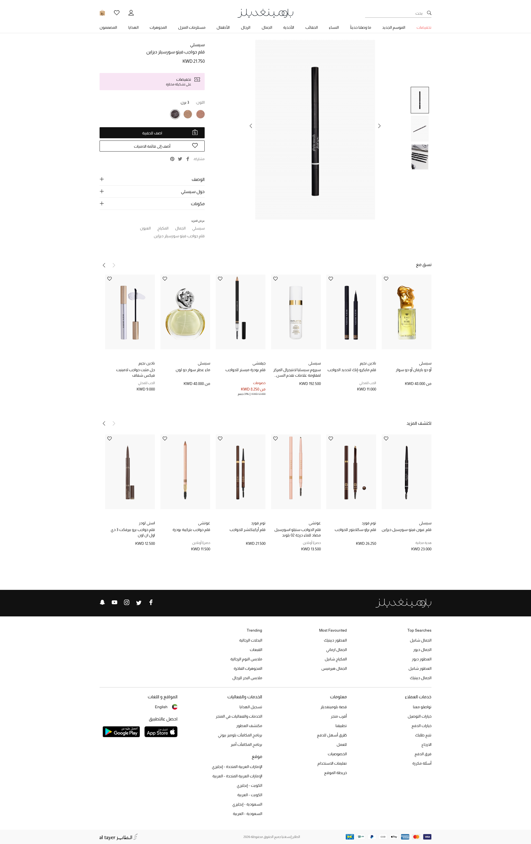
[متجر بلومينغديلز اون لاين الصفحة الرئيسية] (265, 13)
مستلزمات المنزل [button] (191, 27)
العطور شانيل (419, 668)
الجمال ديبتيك (420, 678)
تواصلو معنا (422, 707)
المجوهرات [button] (158, 27)
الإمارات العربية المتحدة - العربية (237, 776)
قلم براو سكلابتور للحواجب (355, 529)
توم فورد (369, 523)
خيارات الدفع (421, 725)
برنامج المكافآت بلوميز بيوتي (240, 735)
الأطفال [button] (223, 27)
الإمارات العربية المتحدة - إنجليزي (237, 766)
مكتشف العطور (249, 725)
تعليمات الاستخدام (332, 763)
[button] (379, 126)
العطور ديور (421, 659)
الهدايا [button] (133, 27)
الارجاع (426, 744)
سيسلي (197, 44)
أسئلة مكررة (421, 763)
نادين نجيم (368, 363)
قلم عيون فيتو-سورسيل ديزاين (406, 529)
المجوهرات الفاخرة (248, 668)
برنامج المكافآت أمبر (246, 744)
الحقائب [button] (311, 27)
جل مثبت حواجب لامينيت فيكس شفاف (135, 372)
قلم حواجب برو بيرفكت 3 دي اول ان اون (133, 532)
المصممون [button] (108, 27)
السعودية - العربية (247, 813)
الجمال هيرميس (334, 668)
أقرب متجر (339, 716)
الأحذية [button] (288, 27)
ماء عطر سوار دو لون (193, 370)
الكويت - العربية (249, 795)
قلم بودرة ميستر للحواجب (245, 370)
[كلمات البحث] (429, 13)
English (161, 707)
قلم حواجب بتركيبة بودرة (191, 529)
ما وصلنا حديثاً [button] (360, 27)
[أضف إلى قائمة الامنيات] (386, 279)
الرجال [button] (245, 27)
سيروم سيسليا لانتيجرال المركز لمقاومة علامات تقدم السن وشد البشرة (297, 373)
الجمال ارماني (336, 649)
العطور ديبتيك (335, 640)
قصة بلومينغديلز (334, 707)
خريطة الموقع (335, 772)
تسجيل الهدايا (251, 707)
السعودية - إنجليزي (247, 804)
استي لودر (147, 523)
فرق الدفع (423, 754)
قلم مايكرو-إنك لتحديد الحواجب (351, 370)
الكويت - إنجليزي (249, 785)
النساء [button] (334, 27)
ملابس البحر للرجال (247, 678)
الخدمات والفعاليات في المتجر (239, 716)
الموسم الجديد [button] (393, 27)
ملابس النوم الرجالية (246, 659)
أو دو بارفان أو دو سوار (413, 370)
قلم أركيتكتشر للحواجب (248, 529)
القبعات (256, 649)
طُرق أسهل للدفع (332, 735)
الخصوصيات (337, 754)
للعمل (342, 744)
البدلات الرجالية (250, 640)
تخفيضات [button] (424, 27)
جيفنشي (259, 363)
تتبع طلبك (423, 735)
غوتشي (315, 523)
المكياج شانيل (336, 659)
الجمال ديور (422, 649)
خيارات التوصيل (419, 716)
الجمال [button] (267, 27)
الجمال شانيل (420, 640)
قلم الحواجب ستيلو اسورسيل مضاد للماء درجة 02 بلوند (297, 532)
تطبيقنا (341, 725)
